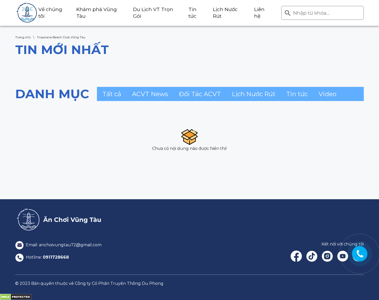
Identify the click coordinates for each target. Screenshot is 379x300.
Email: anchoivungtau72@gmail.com (63, 244)
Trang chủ (23, 37)
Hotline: (47, 257)
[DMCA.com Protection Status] (15, 296)
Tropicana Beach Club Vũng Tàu (61, 37)
